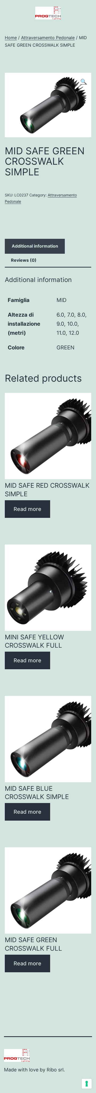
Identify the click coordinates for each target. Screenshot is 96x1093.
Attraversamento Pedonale (48, 37)
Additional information (35, 246)
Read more (27, 509)
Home (11, 37)
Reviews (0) (24, 260)
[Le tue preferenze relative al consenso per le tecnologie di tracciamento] (87, 1084)
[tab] (35, 246)
